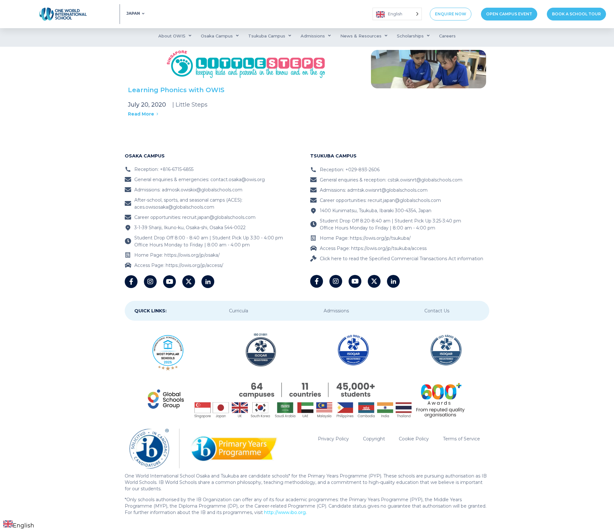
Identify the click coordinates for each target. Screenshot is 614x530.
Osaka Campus (145, 156)
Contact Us (436, 311)
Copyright (374, 439)
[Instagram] (150, 281)
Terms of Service (461, 439)
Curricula (238, 311)
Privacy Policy (333, 439)
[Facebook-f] (131, 281)
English (23, 525)
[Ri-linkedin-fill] (207, 281)
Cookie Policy (414, 439)
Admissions (336, 311)
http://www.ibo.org (285, 512)
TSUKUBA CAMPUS (333, 156)
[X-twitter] (188, 281)
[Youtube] (169, 281)
